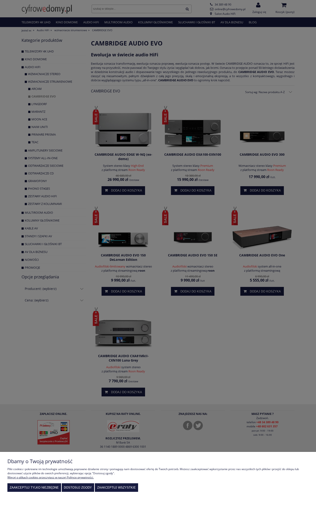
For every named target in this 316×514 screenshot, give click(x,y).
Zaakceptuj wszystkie (116, 487)
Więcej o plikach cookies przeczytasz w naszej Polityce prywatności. (50, 477)
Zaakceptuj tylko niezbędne (34, 487)
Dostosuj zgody (78, 487)
